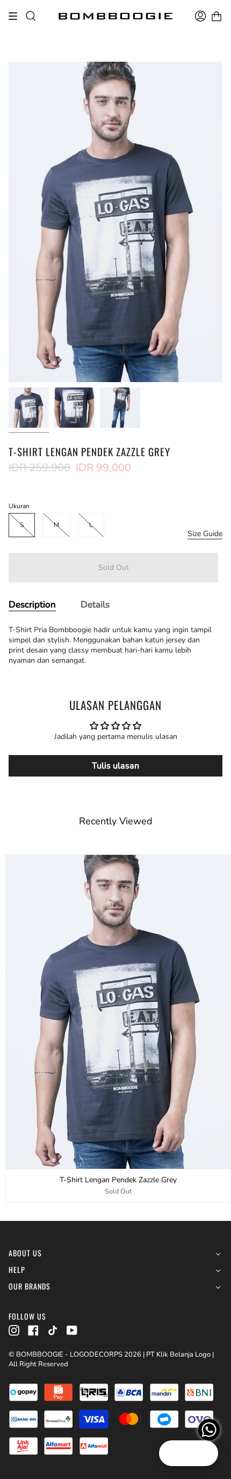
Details (95, 604)
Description (32, 604)
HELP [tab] (17, 1270)
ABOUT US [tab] (25, 1253)
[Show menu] (17, 16)
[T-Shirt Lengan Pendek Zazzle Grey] (29, 407)
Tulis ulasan (115, 766)
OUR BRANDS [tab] (29, 1286)
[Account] (200, 16)
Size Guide (204, 534)
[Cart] (216, 16)
